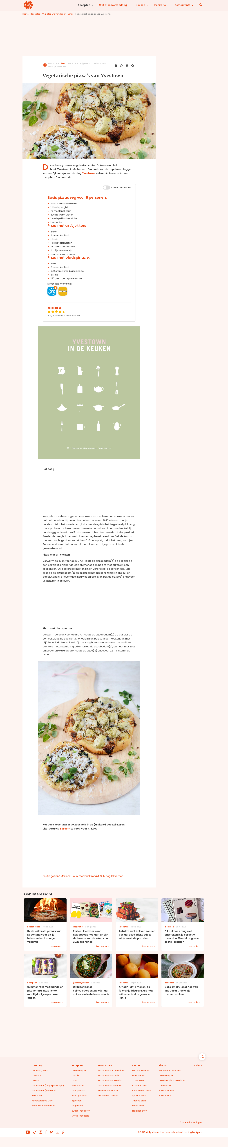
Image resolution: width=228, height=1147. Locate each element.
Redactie (52, 63)
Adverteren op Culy (42, 1100)
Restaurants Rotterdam (110, 1080)
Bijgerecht (77, 1100)
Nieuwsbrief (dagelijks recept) (48, 1085)
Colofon (36, 1080)
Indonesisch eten (141, 1090)
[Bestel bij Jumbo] (62, 291)
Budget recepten (81, 1110)
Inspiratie (160, 5)
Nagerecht (77, 1105)
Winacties (37, 1095)
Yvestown (88, 173)
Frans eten (138, 1105)
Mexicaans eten (141, 1070)
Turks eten (138, 1080)
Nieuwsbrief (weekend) (44, 1090)
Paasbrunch (165, 1095)
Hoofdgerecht (79, 1095)
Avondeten (78, 1085)
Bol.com (65, 828)
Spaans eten (139, 1095)
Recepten (84, 5)
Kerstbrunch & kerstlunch (172, 1080)
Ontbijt (75, 1075)
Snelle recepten (80, 1115)
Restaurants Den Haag (110, 1085)
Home (25, 13)
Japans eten (139, 1100)
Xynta (199, 1132)
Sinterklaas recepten (170, 1070)
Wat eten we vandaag (113, 5)
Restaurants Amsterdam (111, 1070)
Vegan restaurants (108, 1095)
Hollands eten (139, 1110)
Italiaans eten (139, 1085)
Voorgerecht (78, 1090)
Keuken (140, 5)
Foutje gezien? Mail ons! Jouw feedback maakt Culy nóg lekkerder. (83, 876)
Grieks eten (138, 1075)
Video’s (198, 1065)
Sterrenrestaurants (108, 1090)
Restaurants (182, 5)
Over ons (36, 1075)
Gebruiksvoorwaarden (43, 1105)
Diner (70, 13)
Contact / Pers (40, 1070)
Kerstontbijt (165, 1085)
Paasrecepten (166, 1090)
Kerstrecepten (79, 1070)
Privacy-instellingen (190, 1122)
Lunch (75, 1080)
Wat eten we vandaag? (54, 13)
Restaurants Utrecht (109, 1075)
